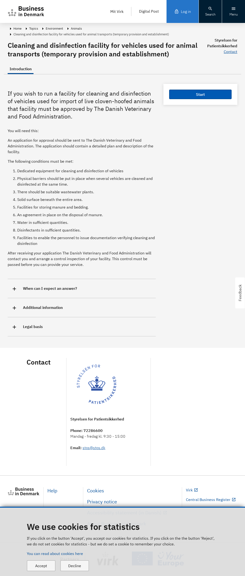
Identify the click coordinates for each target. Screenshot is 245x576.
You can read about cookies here (55, 553)
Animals (76, 29)
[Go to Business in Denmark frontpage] (23, 491)
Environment (54, 29)
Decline (74, 565)
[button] (82, 288)
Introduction (21, 68)
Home (17, 29)
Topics (33, 29)
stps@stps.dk (94, 447)
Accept (41, 565)
